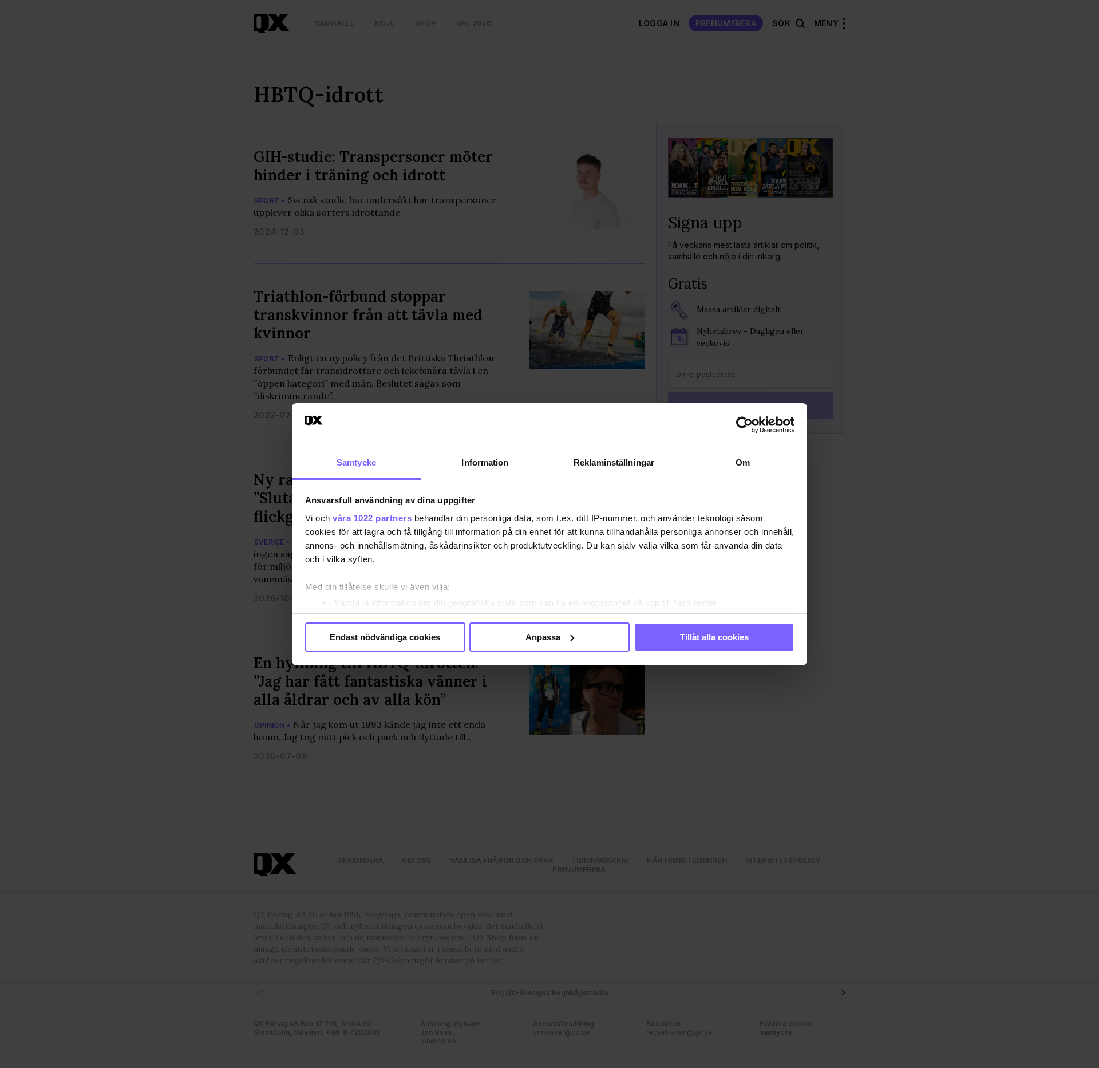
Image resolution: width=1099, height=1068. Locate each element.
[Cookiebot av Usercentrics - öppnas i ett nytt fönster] (744, 424)
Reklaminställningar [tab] (614, 462)
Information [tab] (484, 462)
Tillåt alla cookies (714, 637)
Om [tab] (743, 462)
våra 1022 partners (372, 518)
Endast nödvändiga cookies (385, 637)
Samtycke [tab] (356, 462)
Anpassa (542, 637)
